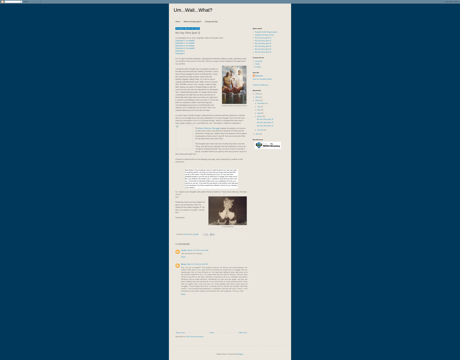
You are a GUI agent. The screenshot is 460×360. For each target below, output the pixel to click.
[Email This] (204, 234)
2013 (257, 134)
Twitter (257, 64)
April (259, 113)
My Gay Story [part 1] (263, 38)
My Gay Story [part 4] (263, 46)
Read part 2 (179, 43)
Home (177, 21)
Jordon (184, 250)
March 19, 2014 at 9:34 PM (197, 264)
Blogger (240, 354)
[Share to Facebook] (211, 234)
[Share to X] (209, 234)
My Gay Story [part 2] (263, 41)
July (259, 106)
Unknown (259, 76)
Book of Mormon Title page (209, 128)
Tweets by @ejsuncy (260, 85)
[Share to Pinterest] (213, 234)
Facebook (258, 61)
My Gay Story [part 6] (263, 52)
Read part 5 (179, 51)
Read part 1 (179, 40)
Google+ (258, 67)
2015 (257, 97)
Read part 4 (179, 48)
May (259, 110)
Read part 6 (179, 53)
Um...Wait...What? (193, 10)
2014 (257, 100)
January (260, 130)
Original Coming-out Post (264, 35)
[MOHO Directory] (268, 148)
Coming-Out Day (211, 21)
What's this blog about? (192, 21)
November (261, 103)
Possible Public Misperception (266, 32)
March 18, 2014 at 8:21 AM (198, 250)
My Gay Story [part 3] (263, 43)
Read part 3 (179, 46)
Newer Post (180, 333)
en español (190, 40)
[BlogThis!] (206, 234)
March (260, 116)
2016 (257, 94)
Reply (183, 257)
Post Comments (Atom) (195, 337)
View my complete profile (262, 79)
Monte (183, 264)
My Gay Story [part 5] (263, 49)
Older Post (243, 333)
